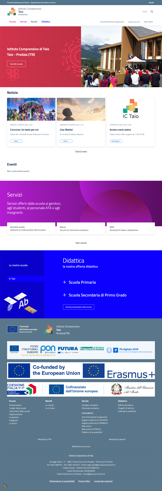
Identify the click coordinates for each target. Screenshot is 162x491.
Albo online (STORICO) (91, 429)
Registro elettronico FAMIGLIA (95, 423)
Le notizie (49, 405)
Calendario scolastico (127, 411)
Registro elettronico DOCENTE (95, 420)
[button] (109, 282)
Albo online (148, 21)
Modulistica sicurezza (81, 446)
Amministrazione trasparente (112, 21)
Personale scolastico (90, 408)
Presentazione (15, 405)
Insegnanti (13, 420)
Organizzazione (15, 414)
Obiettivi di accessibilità (92, 432)
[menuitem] (12, 21)
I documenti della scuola (19, 411)
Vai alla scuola (16, 63)
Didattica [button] (46, 21)
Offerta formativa (125, 405)
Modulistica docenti (117, 439)
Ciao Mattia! (66, 130)
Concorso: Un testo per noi (24, 130)
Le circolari (50, 408)
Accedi (151, 2)
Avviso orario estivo (120, 130)
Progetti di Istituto (126, 408)
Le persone (13, 417)
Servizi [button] (23, 21)
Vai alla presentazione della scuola (79, 307)
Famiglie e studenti (90, 405)
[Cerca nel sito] (152, 12)
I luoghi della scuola (17, 408)
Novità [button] (34, 21)
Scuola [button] (12, 21)
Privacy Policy (84, 481)
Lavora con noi (134, 21)
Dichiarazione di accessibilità (62, 481)
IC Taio (12, 278)
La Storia (13, 423)
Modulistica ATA (45, 439)
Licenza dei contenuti (103, 481)
